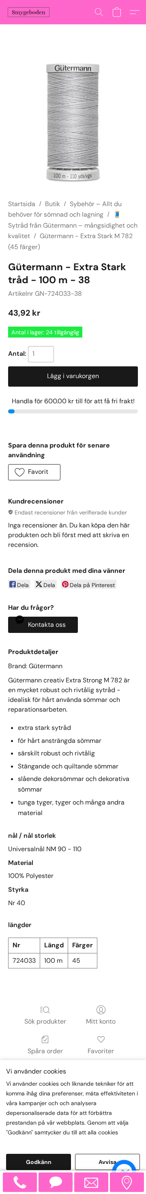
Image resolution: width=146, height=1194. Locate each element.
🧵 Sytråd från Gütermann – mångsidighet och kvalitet (72, 225)
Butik (52, 204)
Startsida (21, 204)
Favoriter (101, 1051)
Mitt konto (101, 1021)
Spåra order (45, 1051)
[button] (29, 12)
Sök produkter (45, 1021)
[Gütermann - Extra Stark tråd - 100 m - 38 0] (73, 122)
